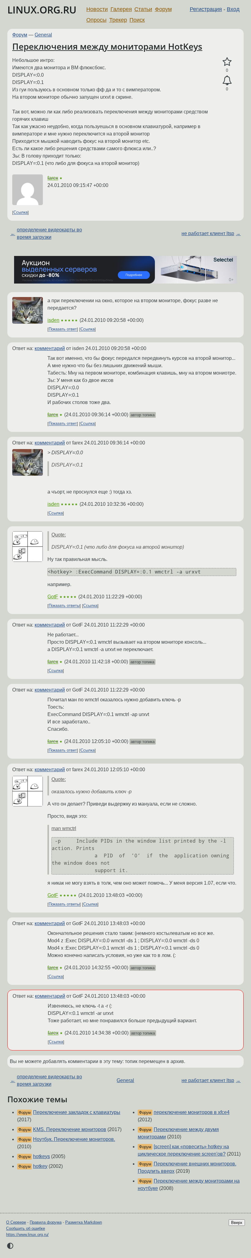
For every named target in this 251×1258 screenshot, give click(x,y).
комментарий (50, 348)
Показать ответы (64, 606)
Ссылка (20, 212)
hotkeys (41, 1156)
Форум (163, 9)
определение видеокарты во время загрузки (49, 233)
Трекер (118, 20)
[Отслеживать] (227, 80)
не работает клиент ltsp (208, 233)
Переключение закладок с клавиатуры (76, 1112)
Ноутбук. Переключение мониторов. (74, 1139)
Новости (97, 9)
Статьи (143, 9)
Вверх (236, 1222)
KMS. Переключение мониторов (69, 1129)
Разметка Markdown (83, 1222)
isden (53, 320)
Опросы (96, 20)
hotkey (40, 1166)
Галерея (121, 9)
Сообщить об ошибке (25, 1228)
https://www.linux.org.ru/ (27, 1234)
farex (52, 178)
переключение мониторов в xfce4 (192, 1112)
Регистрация (206, 9)
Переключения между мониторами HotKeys (107, 46)
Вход (233, 9)
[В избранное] (227, 61)
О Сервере (16, 1222)
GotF (52, 596)
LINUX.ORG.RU (42, 9)
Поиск (137, 20)
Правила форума (46, 1222)
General (43, 34)
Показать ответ (63, 329)
